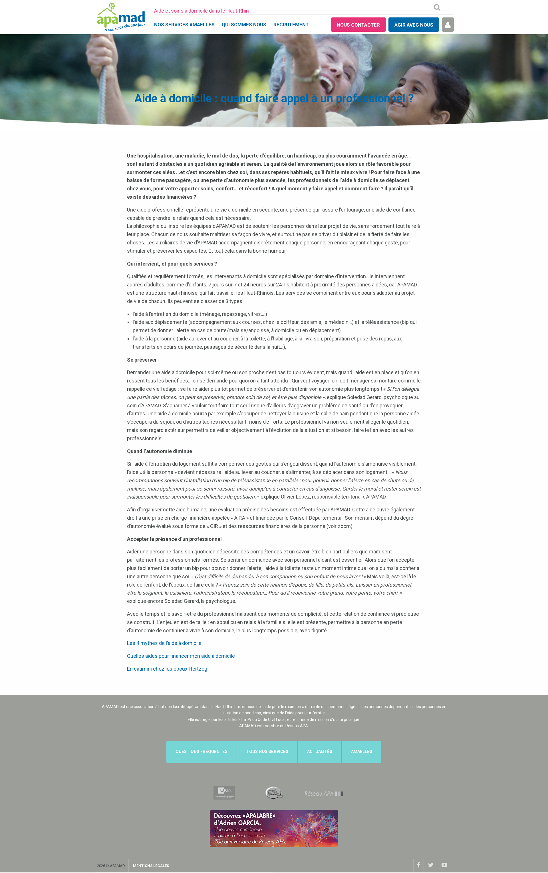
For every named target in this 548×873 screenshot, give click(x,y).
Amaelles (361, 751)
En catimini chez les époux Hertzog (167, 669)
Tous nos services (267, 751)
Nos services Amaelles (184, 24)
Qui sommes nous (244, 24)
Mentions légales (151, 866)
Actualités (319, 751)
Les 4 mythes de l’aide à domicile (164, 643)
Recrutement (291, 24)
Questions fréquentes (201, 751)
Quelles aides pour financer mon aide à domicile (181, 656)
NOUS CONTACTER (358, 25)
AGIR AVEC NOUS (413, 25)
